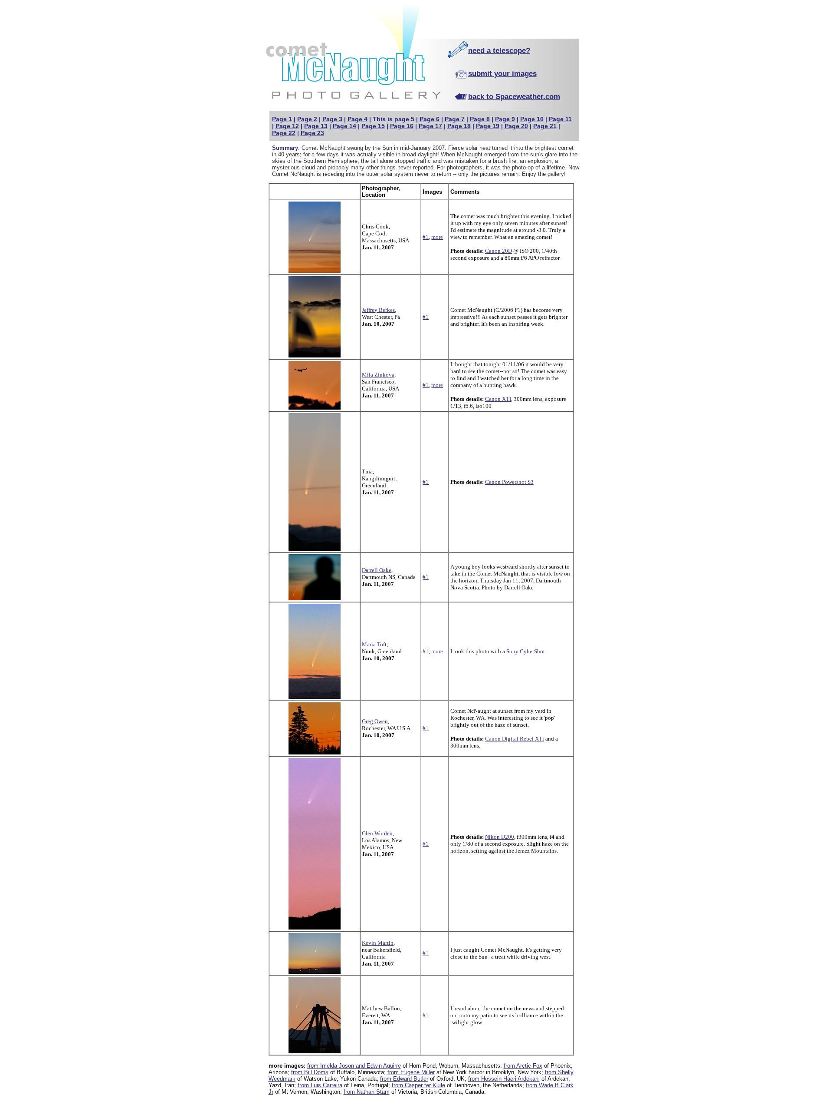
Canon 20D (498, 251)
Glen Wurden (377, 833)
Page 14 (344, 125)
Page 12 (287, 125)
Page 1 (282, 119)
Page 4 (357, 119)
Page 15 (373, 125)
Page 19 (487, 125)
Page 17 (430, 125)
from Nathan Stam (367, 1091)
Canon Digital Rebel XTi (514, 738)
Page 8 (480, 119)
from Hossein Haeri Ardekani (504, 1078)
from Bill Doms (309, 1072)
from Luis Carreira (320, 1085)
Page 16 (401, 125)
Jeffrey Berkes (378, 310)
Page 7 (455, 119)
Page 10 (532, 119)
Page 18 (459, 125)
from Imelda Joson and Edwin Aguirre (354, 1065)
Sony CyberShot (525, 651)
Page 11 (560, 119)
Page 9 (505, 119)
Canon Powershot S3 (509, 482)
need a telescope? (499, 50)
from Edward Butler (404, 1078)
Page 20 (516, 125)
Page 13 (316, 125)
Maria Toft (374, 644)
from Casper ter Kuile (418, 1085)
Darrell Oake (376, 570)
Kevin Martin (378, 943)
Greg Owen (375, 721)
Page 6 (429, 119)
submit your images (502, 73)
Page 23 (312, 132)
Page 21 (545, 125)
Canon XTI (498, 399)
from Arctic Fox (523, 1065)
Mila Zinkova (378, 374)
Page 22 (283, 132)
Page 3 (332, 119)
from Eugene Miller (411, 1072)
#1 (426, 237)
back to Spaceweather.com (514, 97)
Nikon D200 (499, 837)
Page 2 (307, 119)
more (437, 237)
